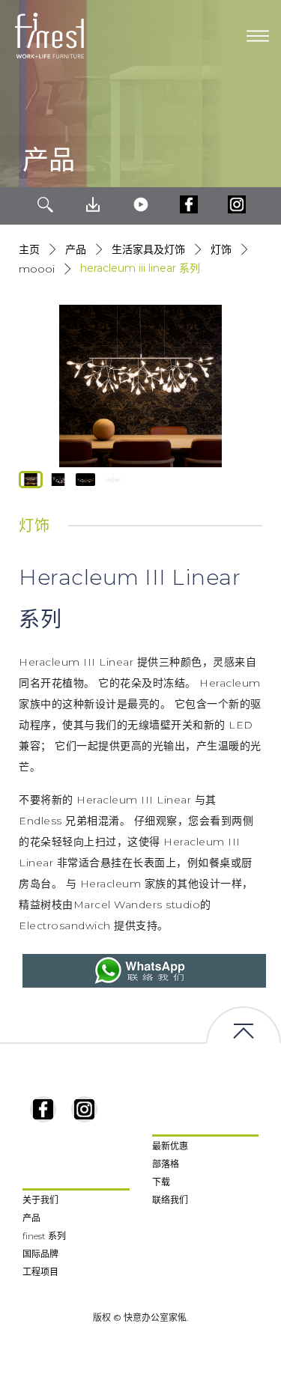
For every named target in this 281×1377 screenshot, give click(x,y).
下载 (161, 1182)
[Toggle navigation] (258, 36)
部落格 (165, 1164)
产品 (75, 249)
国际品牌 (40, 1253)
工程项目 (40, 1271)
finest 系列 (44, 1235)
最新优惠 (170, 1146)
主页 (29, 249)
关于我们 (40, 1200)
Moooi (37, 269)
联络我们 (170, 1200)
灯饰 (221, 249)
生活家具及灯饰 (148, 249)
